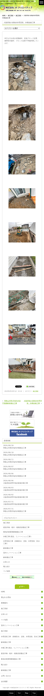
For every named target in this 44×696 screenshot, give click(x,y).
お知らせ (6, 562)
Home (11, 693)
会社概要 (4, 681)
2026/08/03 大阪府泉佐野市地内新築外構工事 (15, 489)
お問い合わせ (6, 676)
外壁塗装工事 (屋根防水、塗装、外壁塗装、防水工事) (21, 542)
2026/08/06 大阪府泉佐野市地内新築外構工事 (15, 482)
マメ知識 (6, 571)
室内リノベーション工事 (12, 553)
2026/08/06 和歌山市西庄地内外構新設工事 (14, 475)
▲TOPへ (22, 587)
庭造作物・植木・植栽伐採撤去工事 (16, 527)
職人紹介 (6, 566)
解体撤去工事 (8, 548)
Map (26, 693)
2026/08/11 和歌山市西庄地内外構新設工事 (14, 461)
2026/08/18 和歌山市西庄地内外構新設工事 (14, 453)
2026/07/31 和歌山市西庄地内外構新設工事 (14, 510)
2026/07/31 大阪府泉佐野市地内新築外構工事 (15, 503)
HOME (4, 15)
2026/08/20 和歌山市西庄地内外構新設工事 (14, 446)
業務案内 (4, 603)
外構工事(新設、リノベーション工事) (17, 536)
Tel (19, 693)
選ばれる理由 (6, 597)
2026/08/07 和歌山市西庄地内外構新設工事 (14, 468)
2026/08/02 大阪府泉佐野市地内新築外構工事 (15, 496)
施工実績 (10, 15)
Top (34, 693)
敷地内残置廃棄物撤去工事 (13, 532)
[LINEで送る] (30, 386)
